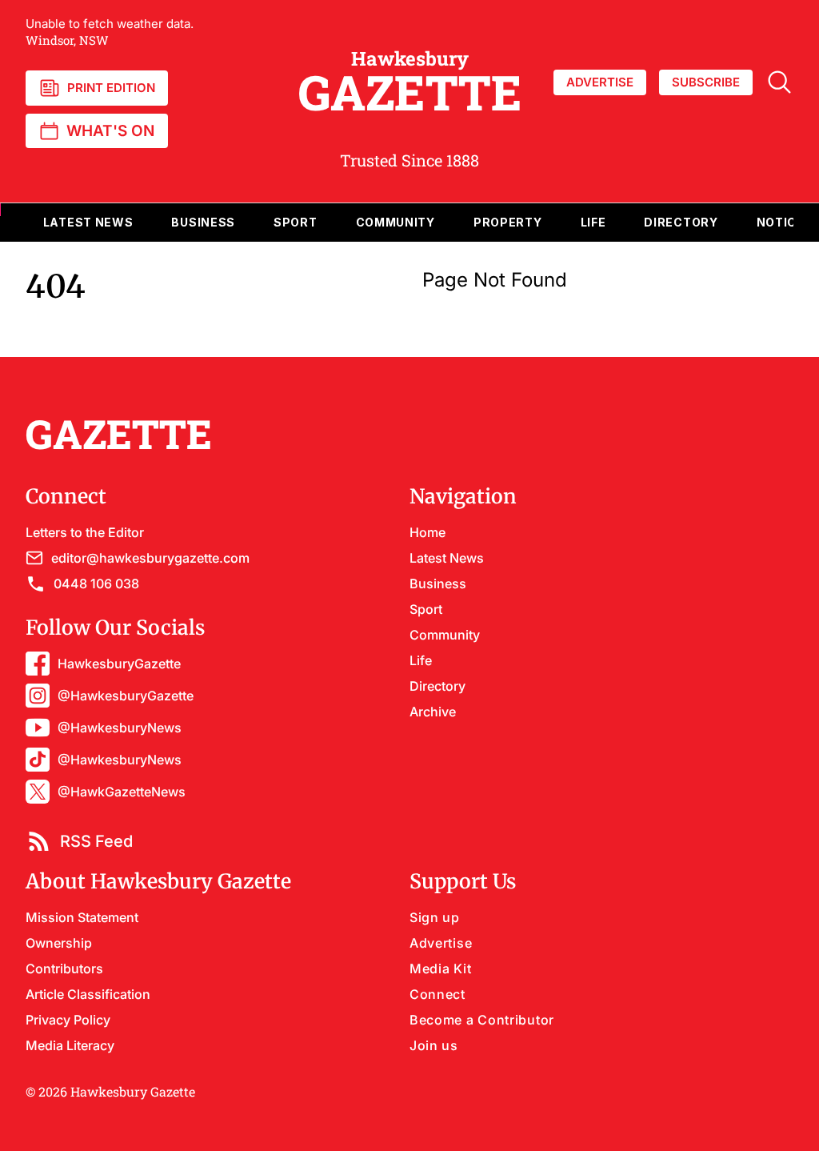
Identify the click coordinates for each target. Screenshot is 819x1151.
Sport (426, 609)
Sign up (435, 917)
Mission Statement (82, 917)
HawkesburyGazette (119, 664)
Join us (434, 1045)
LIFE (593, 222)
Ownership (59, 943)
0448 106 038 (96, 584)
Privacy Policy (68, 1020)
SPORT (296, 222)
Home (427, 532)
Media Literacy (70, 1045)
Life (421, 660)
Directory (680, 222)
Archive (433, 712)
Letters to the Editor (85, 532)
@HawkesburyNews (120, 728)
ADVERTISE (599, 82)
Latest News (447, 558)
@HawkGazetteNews (122, 792)
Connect (437, 994)
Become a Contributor (482, 1020)
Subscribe (706, 82)
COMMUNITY (395, 222)
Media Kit (440, 969)
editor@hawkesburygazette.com (150, 558)
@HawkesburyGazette (126, 696)
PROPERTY (507, 222)
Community (445, 635)
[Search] (779, 82)
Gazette (409, 82)
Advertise (441, 943)
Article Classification (88, 994)
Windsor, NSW (110, 32)
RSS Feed (96, 841)
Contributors (64, 969)
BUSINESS (203, 222)
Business (438, 584)
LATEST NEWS (88, 222)
